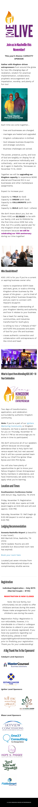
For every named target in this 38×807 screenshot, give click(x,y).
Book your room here (11, 555)
